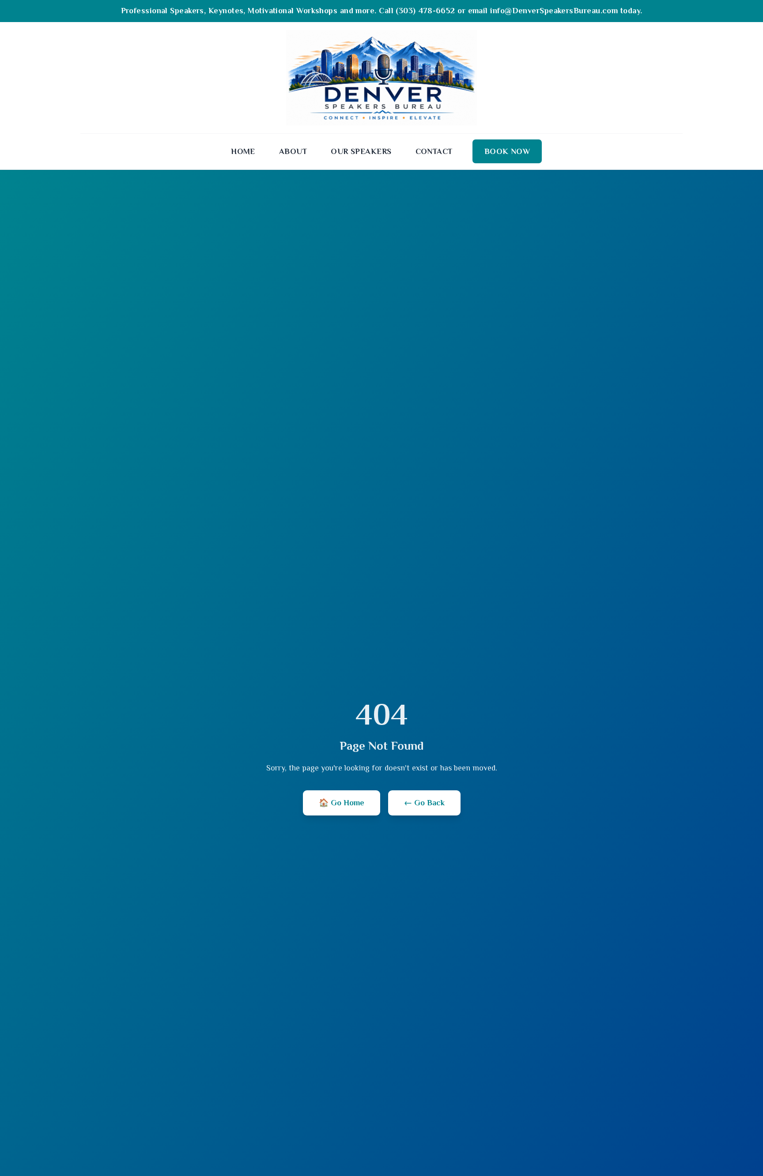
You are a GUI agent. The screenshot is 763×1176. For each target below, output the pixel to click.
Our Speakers (361, 151)
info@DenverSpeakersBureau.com (554, 10)
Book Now (507, 151)
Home (243, 151)
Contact (434, 151)
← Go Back (424, 802)
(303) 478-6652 (425, 10)
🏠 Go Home (341, 802)
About (293, 151)
